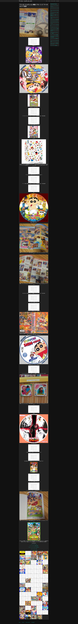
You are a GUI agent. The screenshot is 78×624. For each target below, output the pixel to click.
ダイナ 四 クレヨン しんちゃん (54, 27)
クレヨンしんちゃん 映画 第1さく (54, 39)
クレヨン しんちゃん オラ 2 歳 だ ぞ (54, 11)
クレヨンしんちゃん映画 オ (53, 45)
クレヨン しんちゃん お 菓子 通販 (54, 25)
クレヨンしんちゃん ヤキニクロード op (54, 23)
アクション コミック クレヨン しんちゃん (54, 6)
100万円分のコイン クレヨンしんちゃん (54, 30)
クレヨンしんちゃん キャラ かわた (54, 8)
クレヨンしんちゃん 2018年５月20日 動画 (54, 36)
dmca (19, 622)
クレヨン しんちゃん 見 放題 (54, 34)
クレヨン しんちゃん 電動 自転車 (34, 545)
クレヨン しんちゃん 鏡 (34, 548)
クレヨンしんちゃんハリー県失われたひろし (54, 13)
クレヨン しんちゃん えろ (25, 1)
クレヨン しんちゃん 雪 (34, 544)
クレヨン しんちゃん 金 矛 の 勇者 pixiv (34, 547)
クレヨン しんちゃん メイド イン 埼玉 (54, 18)
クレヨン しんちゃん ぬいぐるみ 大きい (54, 41)
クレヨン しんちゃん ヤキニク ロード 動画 (54, 33)
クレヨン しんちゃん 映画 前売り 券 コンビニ (54, 43)
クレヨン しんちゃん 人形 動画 (54, 28)
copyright (32, 622)
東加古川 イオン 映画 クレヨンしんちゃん (54, 15)
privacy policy (28, 622)
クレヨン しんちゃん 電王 (33, 550)
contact (23, 622)
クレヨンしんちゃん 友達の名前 (54, 19)
